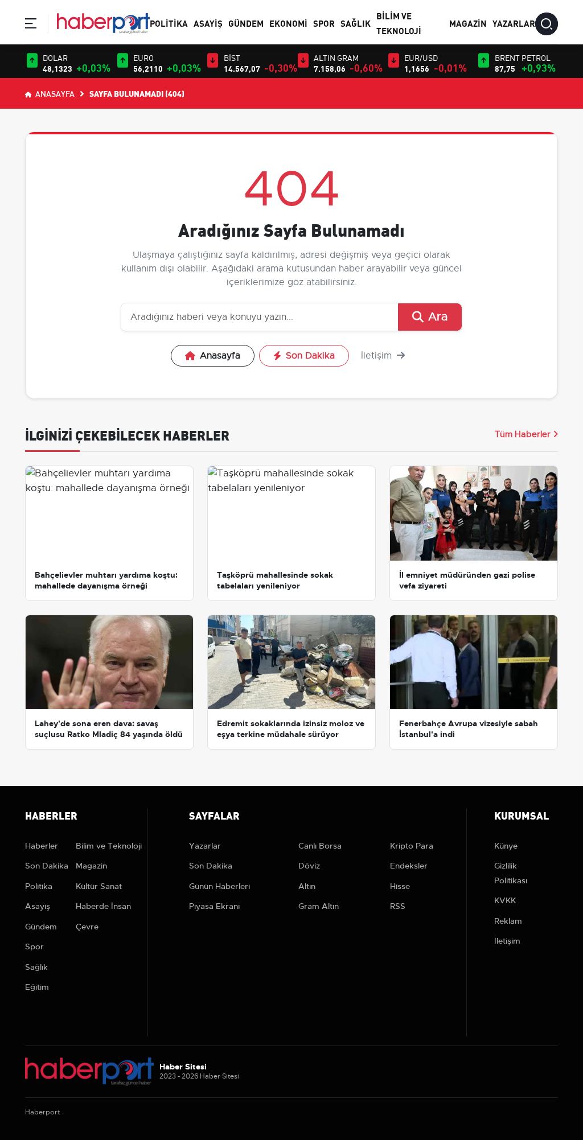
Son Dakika (310, 355)
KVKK (505, 900)
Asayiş (208, 23)
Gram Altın (318, 906)
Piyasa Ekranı (214, 906)
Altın (306, 886)
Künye (506, 846)
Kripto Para (411, 846)
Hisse (400, 886)
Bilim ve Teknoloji (109, 846)
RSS (397, 906)
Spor (324, 23)
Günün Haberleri (219, 886)
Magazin (468, 23)
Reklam (508, 921)
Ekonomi (288, 23)
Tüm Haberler (523, 434)
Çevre (87, 926)
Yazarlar (513, 23)
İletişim (378, 355)
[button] (30, 25)
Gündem (246, 23)
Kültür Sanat (99, 886)
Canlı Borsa (320, 846)
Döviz (309, 866)
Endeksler (409, 866)
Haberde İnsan (103, 906)
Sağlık (355, 23)
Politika (169, 23)
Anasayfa (54, 93)
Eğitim (37, 987)
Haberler (41, 846)
